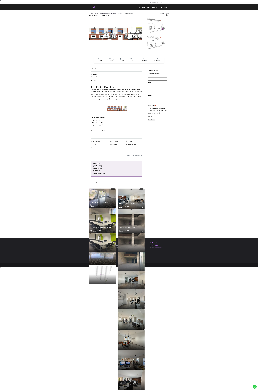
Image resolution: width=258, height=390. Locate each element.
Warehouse (120, 13)
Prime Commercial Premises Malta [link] (127, 227)
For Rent (96, 13)
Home (138, 7)
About (143, 7)
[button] (166, 15)
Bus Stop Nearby (114, 141)
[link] (102, 198)
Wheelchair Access (97, 148)
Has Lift (94, 144)
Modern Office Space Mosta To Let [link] (127, 203)
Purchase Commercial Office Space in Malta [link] (101, 227)
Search (148, 7)
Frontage (130, 141)
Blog (161, 7)
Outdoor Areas (113, 144)
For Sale (112, 214)
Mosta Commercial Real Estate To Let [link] (99, 202)
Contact (166, 7)
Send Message (151, 119)
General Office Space (104, 13)
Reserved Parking (132, 144)
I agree (150, 116)
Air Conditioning (96, 141)
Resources (154, 7)
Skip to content (3, 0)
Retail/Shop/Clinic (112, 13)
